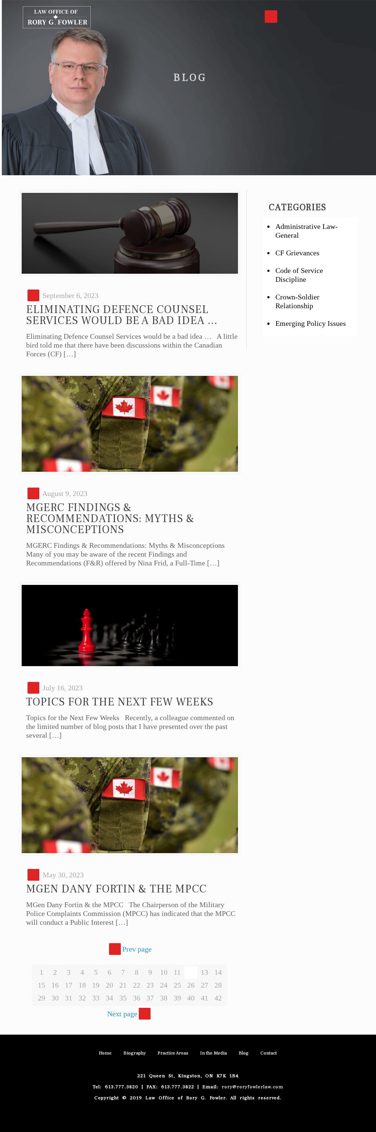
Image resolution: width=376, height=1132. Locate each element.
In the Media (213, 1053)
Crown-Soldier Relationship (297, 301)
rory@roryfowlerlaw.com (252, 1087)
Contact (268, 1053)
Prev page (137, 949)
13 (204, 972)
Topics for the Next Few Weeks (119, 702)
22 (136, 985)
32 (82, 998)
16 (55, 985)
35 (123, 998)
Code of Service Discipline (299, 274)
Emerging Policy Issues (310, 323)
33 (96, 998)
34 (109, 998)
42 (218, 998)
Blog (244, 1053)
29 (41, 998)
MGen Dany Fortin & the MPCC (116, 889)
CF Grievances (297, 253)
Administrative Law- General (306, 230)
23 (150, 985)
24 (163, 985)
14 (218, 972)
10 (163, 972)
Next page (122, 1014)
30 (55, 998)
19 (96, 985)
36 (136, 998)
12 (191, 972)
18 (82, 985)
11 (177, 972)
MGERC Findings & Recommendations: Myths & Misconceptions (110, 518)
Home (105, 1053)
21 (123, 985)
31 (68, 998)
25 (177, 985)
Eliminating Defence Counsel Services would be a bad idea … (122, 315)
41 (204, 998)
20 (109, 985)
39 (177, 998)
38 (163, 998)
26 (191, 985)
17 (68, 985)
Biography (134, 1053)
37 (150, 998)
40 (191, 998)
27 (204, 985)
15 (41, 985)
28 (218, 985)
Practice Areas (173, 1053)
